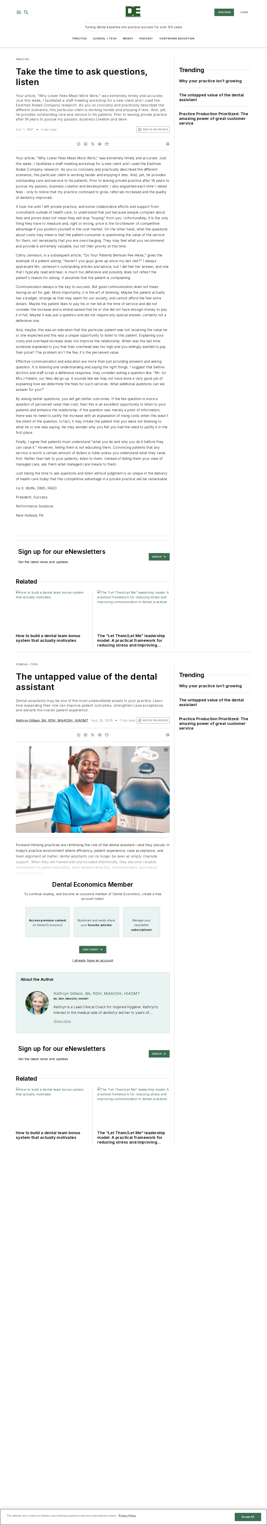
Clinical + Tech (105, 38)
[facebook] (79, 144)
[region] (133, 1517)
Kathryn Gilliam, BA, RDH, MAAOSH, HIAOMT (52, 720)
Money (128, 38)
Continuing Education (176, 38)
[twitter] (93, 144)
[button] (19, 12)
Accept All (248, 1516)
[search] (26, 12)
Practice (80, 38)
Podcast (146, 38)
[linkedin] (86, 144)
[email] (107, 144)
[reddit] (100, 144)
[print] (168, 144)
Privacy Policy (127, 1515)
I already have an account (92, 960)
